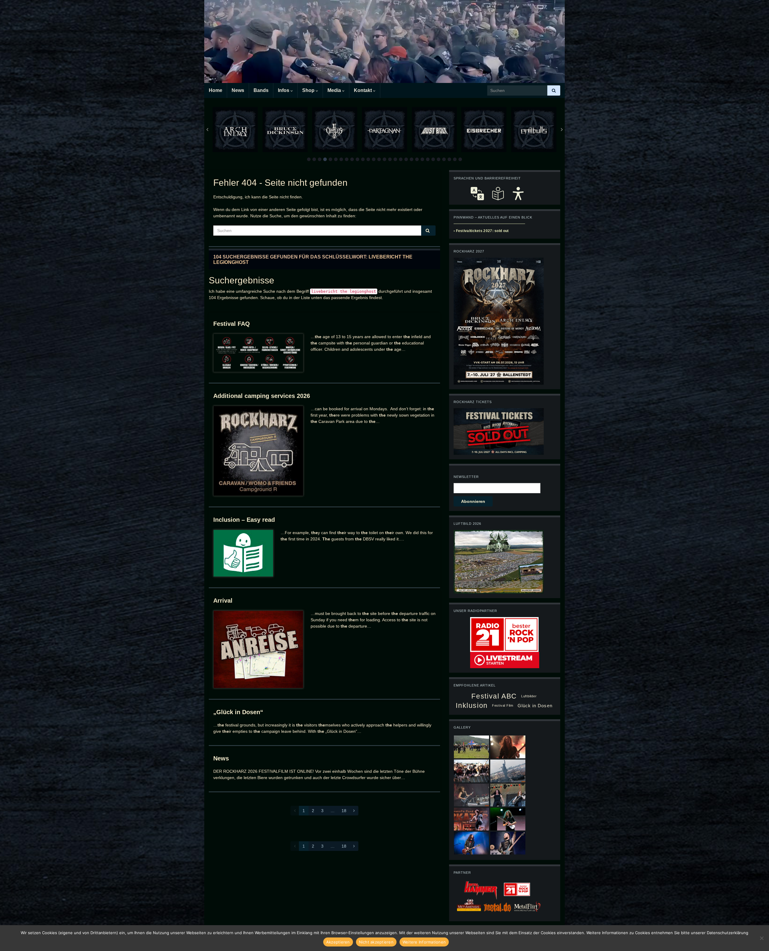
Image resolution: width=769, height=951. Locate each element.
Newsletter (466, 477)
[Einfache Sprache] (497, 193)
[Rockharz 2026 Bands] (499, 320)
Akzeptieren (338, 942)
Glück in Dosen (535, 705)
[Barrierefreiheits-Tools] (518, 193)
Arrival (223, 600)
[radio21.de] (504, 634)
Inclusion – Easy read (244, 519)
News (238, 90)
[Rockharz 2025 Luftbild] (499, 561)
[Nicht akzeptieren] (761, 938)
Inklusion (472, 705)
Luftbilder (529, 696)
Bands (261, 90)
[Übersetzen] (477, 193)
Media (334, 90)
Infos (284, 90)
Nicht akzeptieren (376, 942)
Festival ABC (494, 696)
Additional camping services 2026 (261, 396)
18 (344, 810)
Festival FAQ (231, 323)
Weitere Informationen (424, 942)
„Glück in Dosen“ (238, 712)
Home (215, 90)
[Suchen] (553, 90)
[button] (309, 159)
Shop (309, 90)
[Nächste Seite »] (354, 810)
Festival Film (502, 705)
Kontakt (363, 90)
